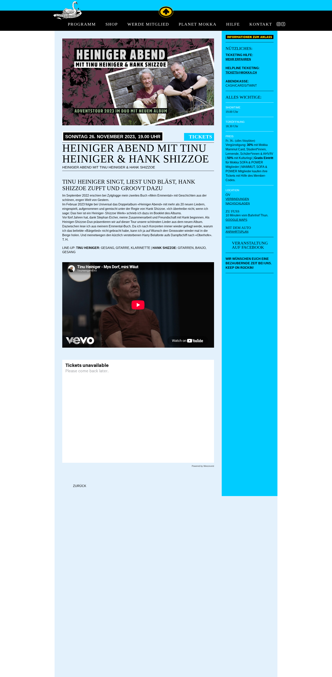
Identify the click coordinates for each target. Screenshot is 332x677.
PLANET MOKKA (198, 24)
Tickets (200, 137)
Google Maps (236, 219)
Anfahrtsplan (237, 231)
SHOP (111, 24)
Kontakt (260, 24)
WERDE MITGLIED (148, 24)
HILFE (233, 24)
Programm (82, 24)
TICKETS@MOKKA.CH (241, 72)
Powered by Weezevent (203, 466)
